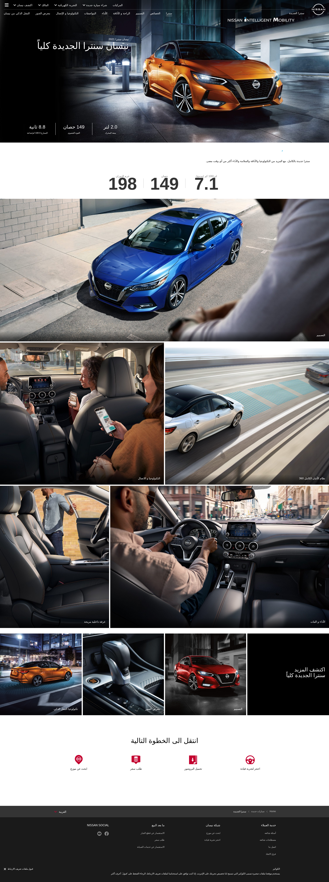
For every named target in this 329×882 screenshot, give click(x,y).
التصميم (242, 635)
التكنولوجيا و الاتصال (153, 344)
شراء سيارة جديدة (96, 5)
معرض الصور (156, 635)
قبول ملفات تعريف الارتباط (20, 869)
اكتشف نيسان (24, 5)
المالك (45, 5)
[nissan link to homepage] (318, 9)
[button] (7, 5)
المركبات (118, 5)
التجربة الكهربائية (67, 5)
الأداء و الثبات (321, 487)
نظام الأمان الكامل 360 (316, 344)
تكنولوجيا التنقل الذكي (69, 635)
